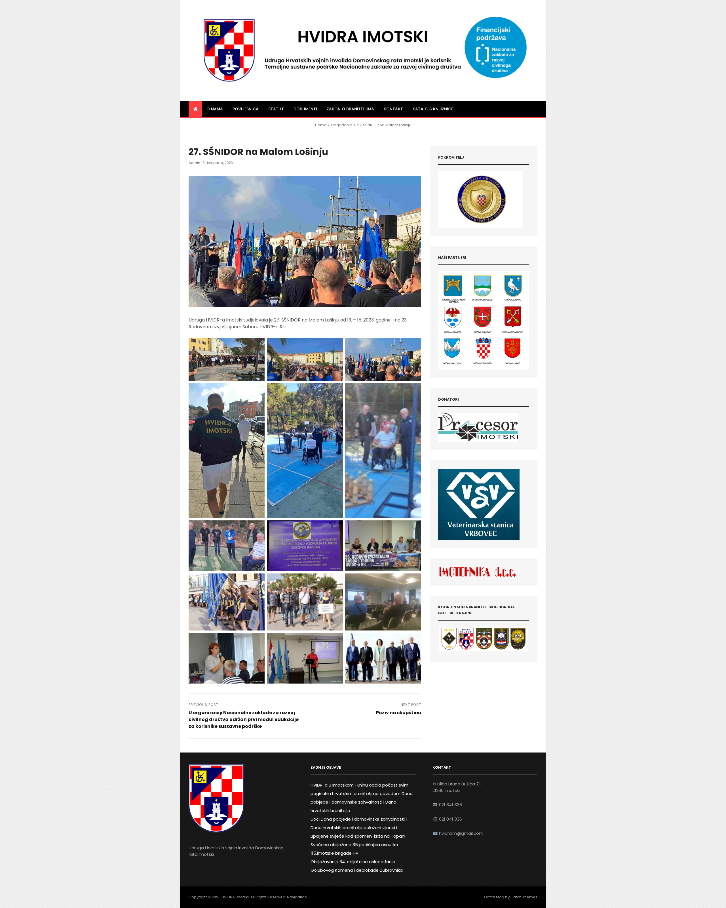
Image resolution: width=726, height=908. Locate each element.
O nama (214, 109)
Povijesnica (246, 109)
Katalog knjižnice (433, 109)
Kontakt (393, 109)
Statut (276, 109)
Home (320, 125)
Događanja (341, 125)
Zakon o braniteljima (350, 109)
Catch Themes (523, 897)
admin (194, 162)
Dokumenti (305, 109)
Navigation (297, 897)
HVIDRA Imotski (235, 897)
